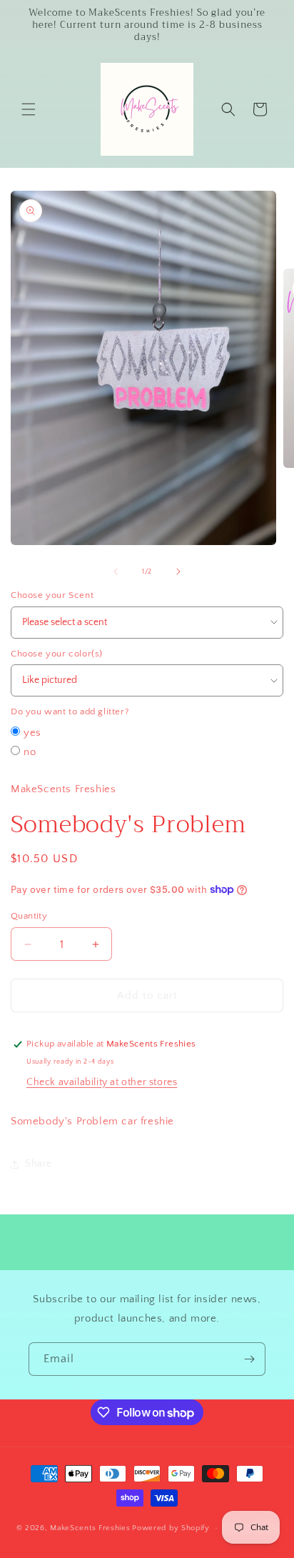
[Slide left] (115, 571)
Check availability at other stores (101, 1082)
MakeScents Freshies (90, 1528)
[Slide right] (178, 571)
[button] (28, 109)
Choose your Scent (52, 595)
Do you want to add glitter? (69, 711)
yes (32, 732)
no (30, 752)
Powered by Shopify (171, 1528)
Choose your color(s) (57, 654)
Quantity (29, 916)
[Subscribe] (249, 1359)
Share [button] (38, 1163)
